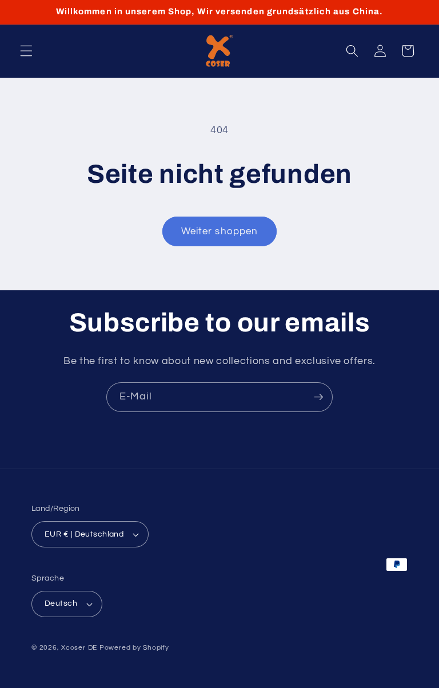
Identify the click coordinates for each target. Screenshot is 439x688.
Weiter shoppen (219, 231)
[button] (26, 51)
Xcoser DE (79, 647)
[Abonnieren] (318, 397)
